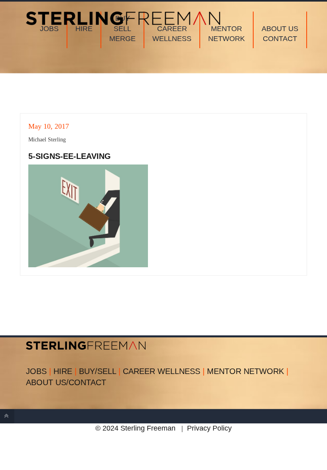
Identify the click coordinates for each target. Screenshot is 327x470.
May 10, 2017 (48, 126)
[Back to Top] (7, 416)
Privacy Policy (209, 428)
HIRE (65, 371)
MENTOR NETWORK (247, 371)
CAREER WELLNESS (164, 371)
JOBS (38, 371)
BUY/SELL (99, 371)
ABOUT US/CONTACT (66, 382)
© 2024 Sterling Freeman (135, 428)
